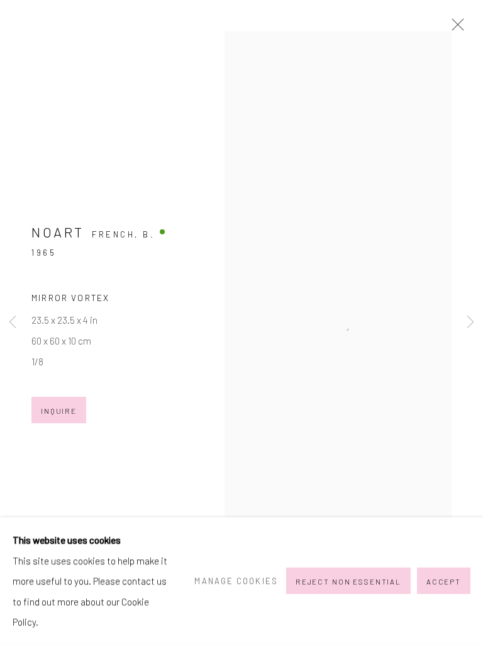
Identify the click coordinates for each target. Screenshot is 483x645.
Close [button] (454, 28)
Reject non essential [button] (348, 582)
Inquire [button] (59, 410)
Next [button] (470, 323)
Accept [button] (443, 582)
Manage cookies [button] (235, 581)
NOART (57, 232)
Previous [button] (12, 323)
